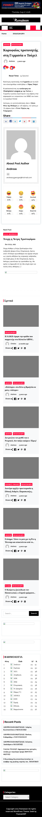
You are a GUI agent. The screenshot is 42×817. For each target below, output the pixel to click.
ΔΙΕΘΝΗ (7, 44)
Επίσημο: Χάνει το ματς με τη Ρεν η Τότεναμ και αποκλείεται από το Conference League (20, 541)
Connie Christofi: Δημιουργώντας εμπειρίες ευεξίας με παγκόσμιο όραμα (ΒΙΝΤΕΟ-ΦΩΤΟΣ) (20, 751)
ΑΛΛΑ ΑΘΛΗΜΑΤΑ (10, 234)
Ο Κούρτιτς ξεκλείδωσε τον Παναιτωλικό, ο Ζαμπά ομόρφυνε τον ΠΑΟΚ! (19, 591)
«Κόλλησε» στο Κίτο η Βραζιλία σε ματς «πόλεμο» (20, 388)
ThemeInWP (21, 814)
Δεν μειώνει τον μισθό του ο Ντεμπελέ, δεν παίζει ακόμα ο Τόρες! (20, 439)
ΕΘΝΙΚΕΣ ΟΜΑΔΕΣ (12, 484)
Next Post (7, 230)
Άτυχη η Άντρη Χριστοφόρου (19, 239)
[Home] (5, 28)
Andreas (11, 168)
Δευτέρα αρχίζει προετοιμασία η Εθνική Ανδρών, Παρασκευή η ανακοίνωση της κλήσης (19, 490)
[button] (28, 28)
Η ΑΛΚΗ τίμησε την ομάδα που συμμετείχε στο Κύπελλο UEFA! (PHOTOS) (19, 338)
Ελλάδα (7, 586)
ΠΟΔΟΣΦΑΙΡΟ (17, 44)
